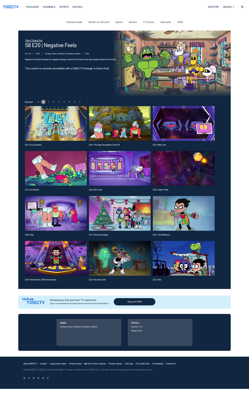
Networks (165, 22)
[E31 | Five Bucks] (56, 168)
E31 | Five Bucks (32, 189)
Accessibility (157, 363)
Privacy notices (115, 363)
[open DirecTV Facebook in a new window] (29, 378)
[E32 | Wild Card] (184, 123)
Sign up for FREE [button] (134, 301)
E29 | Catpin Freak (160, 189)
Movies (133, 22)
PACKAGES (32, 7)
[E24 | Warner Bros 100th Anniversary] (56, 258)
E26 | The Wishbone (161, 234)
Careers (43, 363)
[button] (242, 6)
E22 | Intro (157, 279)
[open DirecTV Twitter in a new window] (34, 378)
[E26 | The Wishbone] (184, 213)
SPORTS (64, 7)
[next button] (80, 102)
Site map (129, 363)
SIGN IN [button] (227, 7)
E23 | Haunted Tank (97, 279)
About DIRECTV (30, 363)
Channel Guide (74, 22)
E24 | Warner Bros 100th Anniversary (40, 279)
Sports (119, 22)
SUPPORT (213, 7)
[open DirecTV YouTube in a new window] (43, 378)
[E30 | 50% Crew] (120, 168)
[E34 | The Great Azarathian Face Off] (120, 123)
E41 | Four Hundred (33, 144)
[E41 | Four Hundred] (56, 123)
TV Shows (148, 22)
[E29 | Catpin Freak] (184, 168)
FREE (180, 22)
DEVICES (77, 7)
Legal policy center (57, 363)
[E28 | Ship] (56, 213)
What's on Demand (98, 22)
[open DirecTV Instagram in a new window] (38, 378)
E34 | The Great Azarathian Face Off (104, 144)
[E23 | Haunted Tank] (120, 258)
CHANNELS (49, 7)
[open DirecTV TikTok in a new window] (48, 378)
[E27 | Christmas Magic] (120, 213)
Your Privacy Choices (96, 363)
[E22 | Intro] (184, 258)
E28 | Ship (29, 234)
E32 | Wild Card (159, 144)
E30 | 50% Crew (95, 189)
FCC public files (142, 363)
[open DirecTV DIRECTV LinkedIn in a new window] (24, 378)
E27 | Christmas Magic (98, 234)
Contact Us (170, 363)
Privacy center (75, 363)
